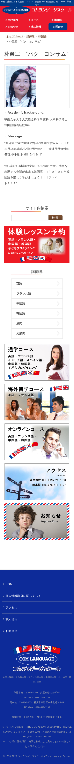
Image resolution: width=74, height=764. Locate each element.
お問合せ (58, 26)
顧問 (19, 323)
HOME (10, 584)
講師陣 (58, 19)
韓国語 (42, 36)
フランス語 (23, 293)
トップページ (14, 36)
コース (35, 19)
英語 (19, 283)
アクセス (11, 607)
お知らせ (13, 26)
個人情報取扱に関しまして (23, 595)
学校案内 (13, 19)
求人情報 (36, 26)
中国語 (20, 303)
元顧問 (20, 333)
